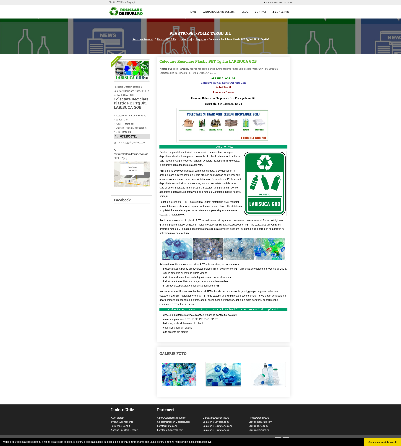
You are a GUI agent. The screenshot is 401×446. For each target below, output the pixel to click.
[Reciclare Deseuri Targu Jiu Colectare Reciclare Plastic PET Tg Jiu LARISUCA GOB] (179, 376)
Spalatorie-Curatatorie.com (217, 425)
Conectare (281, 11)
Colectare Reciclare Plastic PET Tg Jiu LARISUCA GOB (208, 61)
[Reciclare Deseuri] (129, 11)
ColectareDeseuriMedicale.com (173, 421)
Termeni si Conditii (121, 425)
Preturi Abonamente (122, 421)
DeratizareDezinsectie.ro (216, 417)
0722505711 (128, 136)
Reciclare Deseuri (143, 39)
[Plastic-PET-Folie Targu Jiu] (132, 70)
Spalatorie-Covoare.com (216, 421)
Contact (260, 11)
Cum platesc (117, 417)
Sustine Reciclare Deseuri (124, 429)
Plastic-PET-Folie (166, 39)
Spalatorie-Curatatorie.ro (216, 429)
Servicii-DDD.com (258, 425)
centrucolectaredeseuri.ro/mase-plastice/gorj (131, 153)
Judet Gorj (186, 39)
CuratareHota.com (167, 425)
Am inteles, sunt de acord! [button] (382, 442)
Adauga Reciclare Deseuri (278, 2)
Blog (245, 11)
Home (192, 11)
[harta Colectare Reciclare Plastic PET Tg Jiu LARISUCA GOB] (132, 173)
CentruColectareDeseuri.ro (171, 417)
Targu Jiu (201, 39)
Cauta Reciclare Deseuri (219, 11)
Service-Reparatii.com (260, 421)
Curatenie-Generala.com (170, 429)
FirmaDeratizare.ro (259, 417)
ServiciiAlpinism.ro (259, 429)
